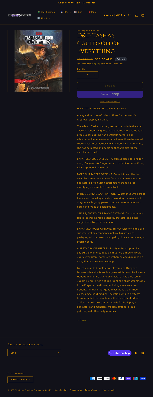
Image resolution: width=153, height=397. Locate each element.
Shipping (96, 64)
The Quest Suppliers (24, 390)
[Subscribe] (58, 352)
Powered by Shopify (43, 390)
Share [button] (83, 320)
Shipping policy (109, 390)
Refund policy (61, 390)
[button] (47, 12)
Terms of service (92, 390)
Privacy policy (76, 390)
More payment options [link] (110, 101)
